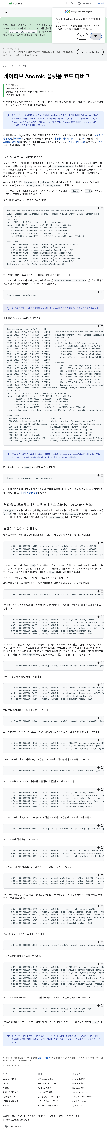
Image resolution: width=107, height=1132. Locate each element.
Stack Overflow (79, 1101)
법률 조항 (31, 1116)
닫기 (82, 36)
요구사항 (7, 1083)
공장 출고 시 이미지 (11, 1096)
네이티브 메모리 (61, 138)
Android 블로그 (44, 1088)
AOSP (5, 66)
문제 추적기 (77, 1105)
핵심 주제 (22, 66)
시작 (96, 36)
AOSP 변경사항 (24, 35)
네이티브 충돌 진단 (28, 492)
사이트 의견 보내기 (73, 1116)
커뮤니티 (21, 1116)
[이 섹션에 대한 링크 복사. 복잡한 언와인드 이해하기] (41, 529)
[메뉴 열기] (4, 3)
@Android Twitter (45, 1079)
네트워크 (74, 138)
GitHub (6, 1105)
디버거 (99, 142)
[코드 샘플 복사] (102, 208)
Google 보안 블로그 (46, 1092)
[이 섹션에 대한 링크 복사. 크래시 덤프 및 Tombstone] (45, 157)
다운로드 (7, 1088)
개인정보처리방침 (55, 1116)
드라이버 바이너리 (10, 1101)
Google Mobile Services (82, 1096)
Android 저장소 (9, 1079)
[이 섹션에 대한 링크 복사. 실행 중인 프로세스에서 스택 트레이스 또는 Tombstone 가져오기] (97, 504)
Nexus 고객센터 (79, 1088)
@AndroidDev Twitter (47, 1083)
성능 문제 (70, 142)
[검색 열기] (67, 3)
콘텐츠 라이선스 (44, 1058)
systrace (80, 142)
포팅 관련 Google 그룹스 (48, 1105)
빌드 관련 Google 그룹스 (48, 1101)
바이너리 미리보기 (10, 1092)
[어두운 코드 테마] (98, 208)
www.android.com (80, 1092)
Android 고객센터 (79, 1079)
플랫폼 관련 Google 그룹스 (49, 1096)
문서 (5, 12)
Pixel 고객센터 (78, 1083)
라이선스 (41, 1116)
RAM (84, 138)
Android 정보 (9, 1116)
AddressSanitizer (11, 142)
